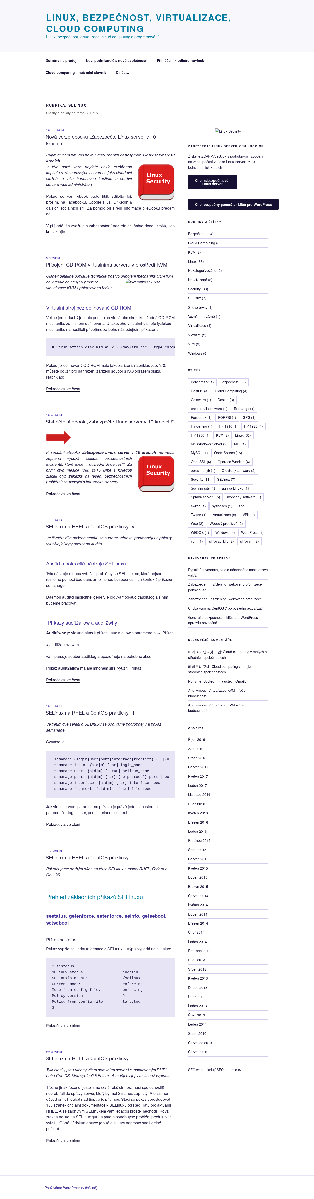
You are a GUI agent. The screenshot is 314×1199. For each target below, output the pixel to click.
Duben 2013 (197, 987)
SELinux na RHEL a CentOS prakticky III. (91, 712)
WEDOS (200, 532)
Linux (192, 261)
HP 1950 (200, 435)
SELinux (194, 298)
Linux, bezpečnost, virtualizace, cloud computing (139, 23)
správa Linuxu (236, 488)
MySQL (199, 452)
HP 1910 (228, 426)
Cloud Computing (201, 242)
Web (197, 523)
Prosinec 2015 (199, 840)
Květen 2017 (198, 776)
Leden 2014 (197, 941)
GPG (249, 417)
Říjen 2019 (196, 739)
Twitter (199, 514)
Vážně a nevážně (201, 316)
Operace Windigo (234, 461)
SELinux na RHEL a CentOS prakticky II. (90, 857)
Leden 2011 (197, 1024)
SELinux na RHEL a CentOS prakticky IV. (91, 526)
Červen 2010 (198, 1051)
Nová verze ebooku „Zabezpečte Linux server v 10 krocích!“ (101, 140)
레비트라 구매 (199, 666)
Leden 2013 (197, 1005)
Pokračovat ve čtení (63, 389)
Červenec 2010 (200, 1042)
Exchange (244, 408)
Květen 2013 (198, 978)
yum (197, 541)
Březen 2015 (198, 886)
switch (198, 505)
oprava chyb (203, 470)
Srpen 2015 (197, 849)
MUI (240, 443)
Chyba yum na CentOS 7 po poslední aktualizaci (225, 608)
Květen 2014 (198, 904)
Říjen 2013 (196, 959)
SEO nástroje (227, 1069)
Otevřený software (239, 470)
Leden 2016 (197, 831)
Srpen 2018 (197, 757)
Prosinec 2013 (199, 950)
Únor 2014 (196, 932)
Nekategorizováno (202, 270)
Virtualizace (197, 325)
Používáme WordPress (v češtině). (71, 1187)
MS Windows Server (209, 443)
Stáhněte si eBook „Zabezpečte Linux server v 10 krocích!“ (110, 421)
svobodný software (243, 496)
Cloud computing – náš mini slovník (76, 72)
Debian (226, 399)
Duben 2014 (197, 914)
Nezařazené (197, 279)
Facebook (201, 417)
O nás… (122, 72)
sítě (244, 505)
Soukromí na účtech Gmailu (225, 681)
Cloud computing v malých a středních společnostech (222, 669)
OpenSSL (201, 461)
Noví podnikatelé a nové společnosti (116, 60)
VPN (191, 343)
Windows (195, 353)
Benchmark (202, 382)
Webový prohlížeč (226, 523)
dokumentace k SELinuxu (105, 1105)
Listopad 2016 (199, 794)
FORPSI (227, 417)
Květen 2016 (198, 812)
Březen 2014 (198, 923)
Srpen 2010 (197, 1033)
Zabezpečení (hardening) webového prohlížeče (225, 598)
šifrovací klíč (221, 541)
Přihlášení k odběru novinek (180, 60)
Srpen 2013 (197, 969)
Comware (201, 399)
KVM (192, 252)
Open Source (228, 452)
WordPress (252, 532)
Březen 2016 (198, 822)
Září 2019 (195, 748)
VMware (194, 334)
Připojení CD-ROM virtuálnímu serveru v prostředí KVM (106, 264)
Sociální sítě (203, 488)
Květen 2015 (198, 868)
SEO (191, 1069)
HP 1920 (253, 426)
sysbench (222, 505)
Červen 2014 (198, 895)
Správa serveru (205, 496)
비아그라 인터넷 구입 (204, 651)
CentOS (200, 390)
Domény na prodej (61, 60)
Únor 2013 (196, 996)
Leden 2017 (197, 785)
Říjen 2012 (196, 1015)
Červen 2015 (198, 858)
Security (194, 288)
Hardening (201, 426)
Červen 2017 (198, 766)
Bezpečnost (197, 233)
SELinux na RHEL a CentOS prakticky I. (89, 1058)
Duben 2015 (197, 877)
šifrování (249, 541)
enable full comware (209, 408)
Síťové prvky (197, 307)
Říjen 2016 (196, 803)
